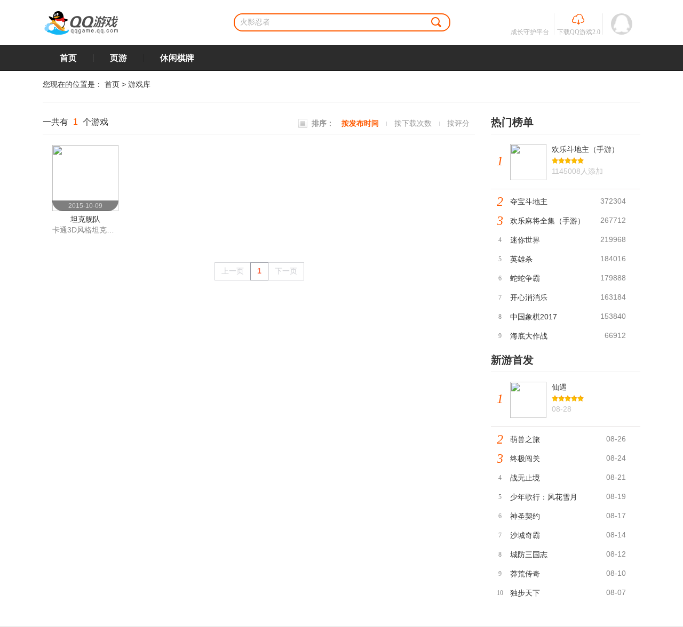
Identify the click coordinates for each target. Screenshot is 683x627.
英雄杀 (521, 259)
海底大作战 (528, 336)
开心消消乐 (528, 297)
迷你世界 (525, 240)
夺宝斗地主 (528, 201)
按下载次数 (413, 123)
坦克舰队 (85, 219)
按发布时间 (360, 123)
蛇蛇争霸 (525, 278)
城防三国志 (528, 554)
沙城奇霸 (525, 535)
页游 (118, 57)
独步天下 (525, 593)
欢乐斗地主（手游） (585, 149)
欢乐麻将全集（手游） (547, 220)
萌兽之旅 (525, 439)
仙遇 (559, 387)
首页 (68, 57)
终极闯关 (525, 458)
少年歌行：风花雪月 (543, 497)
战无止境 (525, 477)
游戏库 (139, 84)
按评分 (458, 123)
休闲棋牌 (177, 57)
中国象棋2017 (533, 316)
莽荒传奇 (525, 573)
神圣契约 (525, 516)
